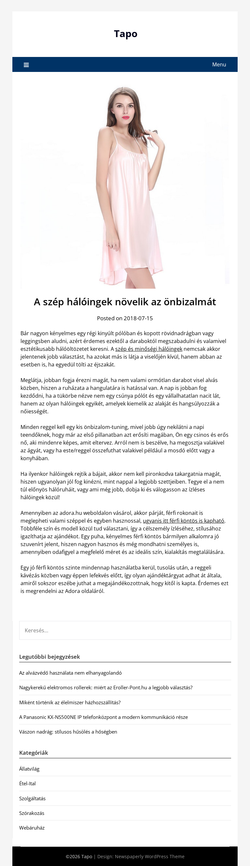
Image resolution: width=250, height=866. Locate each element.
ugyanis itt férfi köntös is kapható (183, 520)
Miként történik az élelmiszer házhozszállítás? (69, 702)
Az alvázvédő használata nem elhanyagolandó (70, 672)
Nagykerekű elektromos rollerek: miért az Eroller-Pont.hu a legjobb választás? (105, 687)
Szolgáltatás (32, 798)
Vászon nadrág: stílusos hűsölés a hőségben (68, 731)
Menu (219, 64)
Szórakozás (31, 813)
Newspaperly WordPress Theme (150, 856)
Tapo (126, 33)
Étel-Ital (27, 783)
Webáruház (32, 827)
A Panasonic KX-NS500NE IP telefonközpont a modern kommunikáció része (103, 717)
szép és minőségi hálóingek (148, 348)
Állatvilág (29, 768)
